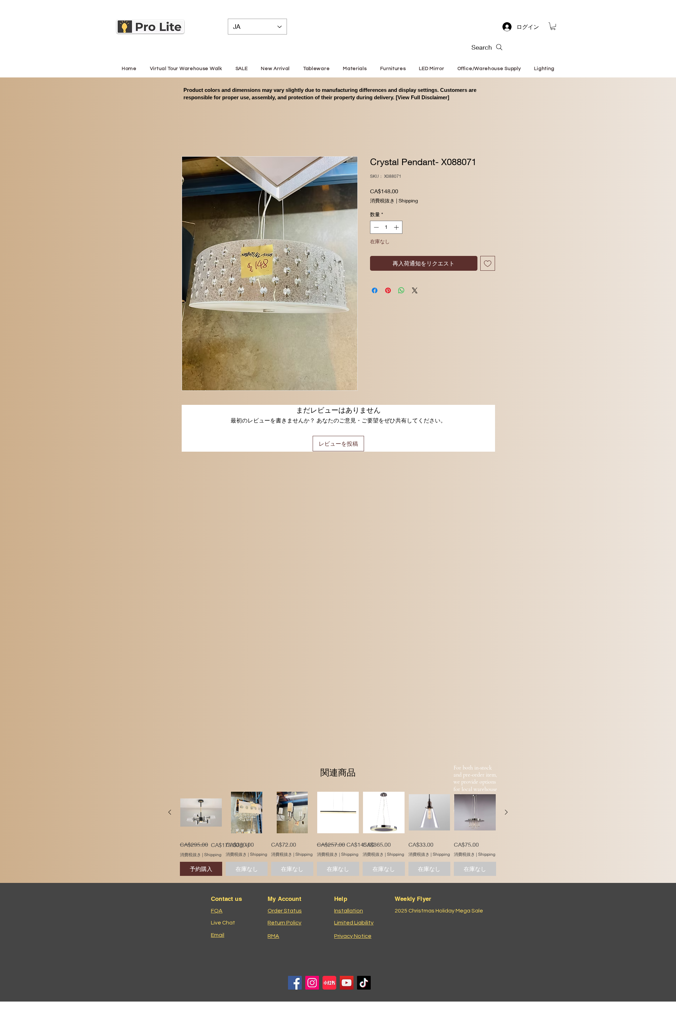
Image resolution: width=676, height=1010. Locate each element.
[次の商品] (506, 812)
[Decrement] (375, 227)
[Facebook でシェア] (374, 290)
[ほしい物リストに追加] (487, 263)
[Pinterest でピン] (388, 290)
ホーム (190, 130)
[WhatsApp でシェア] (401, 290)
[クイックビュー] (201, 812)
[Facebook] (295, 983)
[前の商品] (169, 812)
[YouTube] (346, 983)
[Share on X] (415, 290)
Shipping (408, 200)
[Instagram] (312, 983)
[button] (553, 26)
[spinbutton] (386, 227)
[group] (338, 834)
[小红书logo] (329, 983)
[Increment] (397, 227)
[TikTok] (364, 983)
